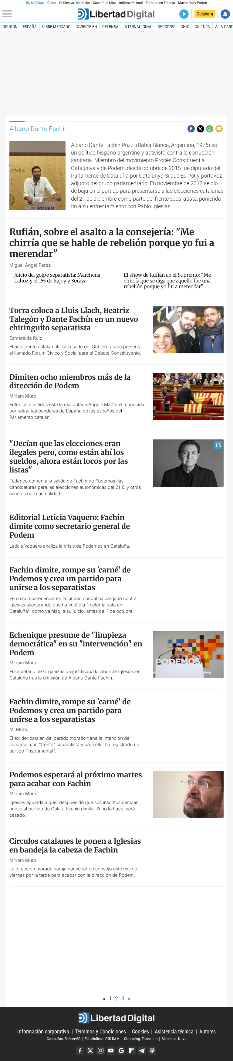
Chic (185, 26)
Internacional (137, 26)
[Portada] (115, 14)
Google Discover (121, 1050)
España (30, 26)
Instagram (100, 1050)
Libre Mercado (56, 26)
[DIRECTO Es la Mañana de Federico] (184, 14)
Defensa (110, 26)
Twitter (90, 1050)
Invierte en (86, 26)
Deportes (166, 26)
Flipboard (131, 1050)
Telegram (142, 1050)
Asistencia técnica (174, 1031)
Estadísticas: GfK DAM (102, 1038)
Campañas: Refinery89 (63, 1038)
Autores (207, 1031)
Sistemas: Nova (174, 1038)
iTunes (152, 1050)
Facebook (80, 1050)
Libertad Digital (116, 1018)
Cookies (140, 1031)
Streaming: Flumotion (140, 1038)
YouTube (111, 1050)
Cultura (202, 26)
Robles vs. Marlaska (74, 3)
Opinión (10, 26)
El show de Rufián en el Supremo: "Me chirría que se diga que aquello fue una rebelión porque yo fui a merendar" (167, 280)
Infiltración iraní (131, 3)
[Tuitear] (200, 128)
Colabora (205, 14)
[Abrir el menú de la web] (39, 14)
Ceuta (51, 3)
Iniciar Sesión (225, 14)
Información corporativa (43, 1031)
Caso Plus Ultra (104, 3)
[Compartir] (191, 128)
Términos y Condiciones (100, 1031)
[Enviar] (209, 128)
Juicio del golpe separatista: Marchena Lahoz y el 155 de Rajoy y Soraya (57, 278)
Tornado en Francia (160, 3)
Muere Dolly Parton (192, 3)
